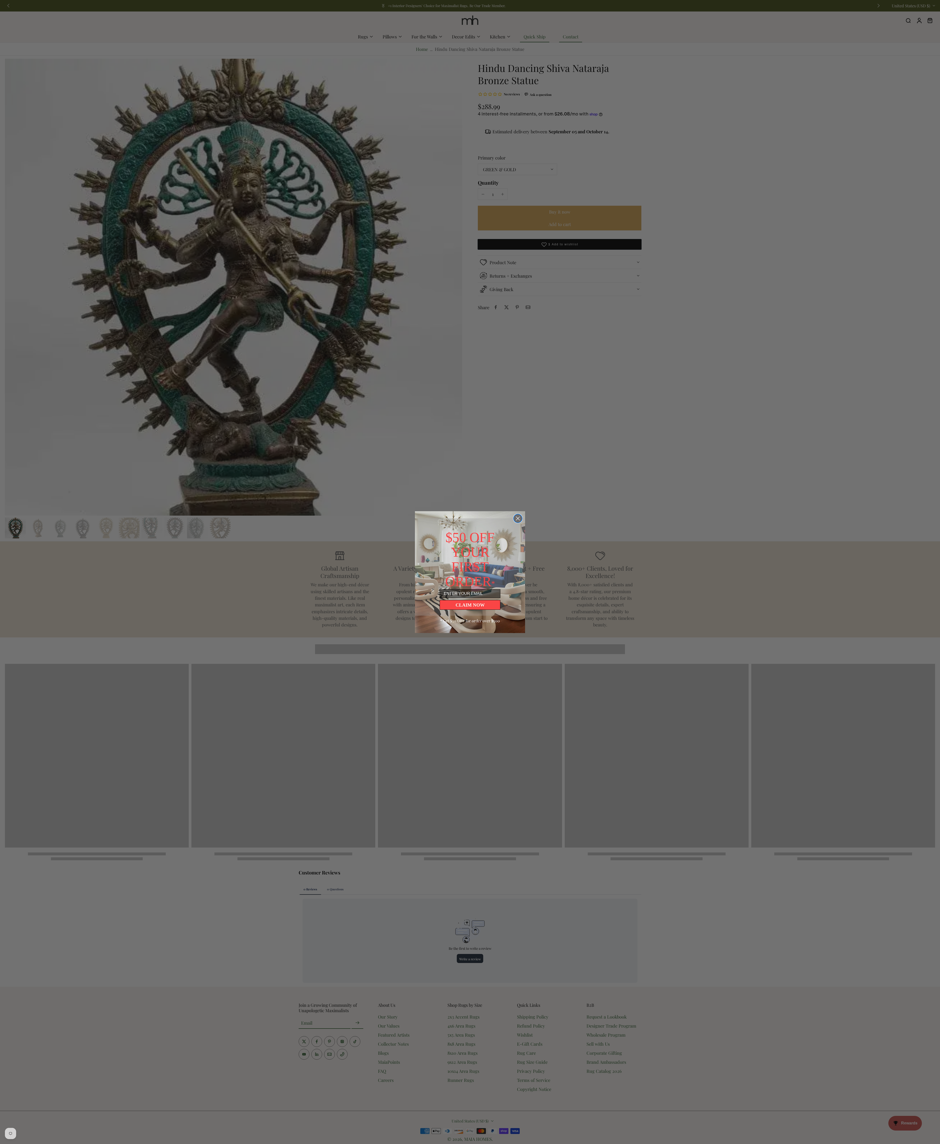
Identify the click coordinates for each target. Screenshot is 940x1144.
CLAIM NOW (470, 605)
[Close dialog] (518, 518)
